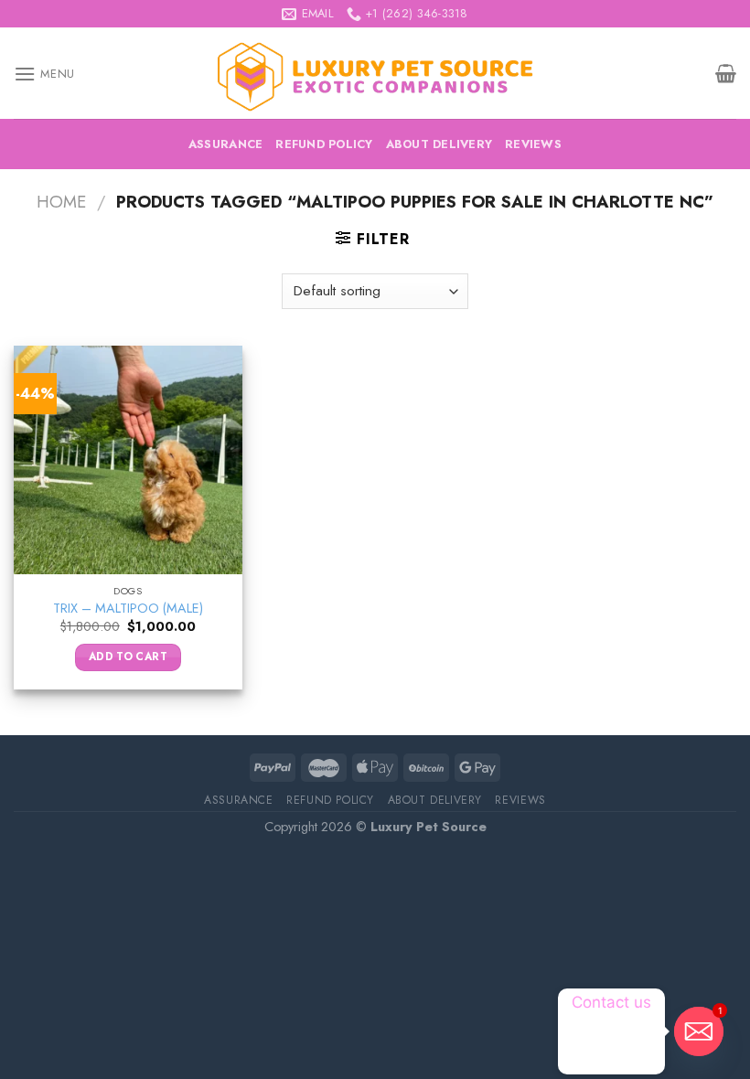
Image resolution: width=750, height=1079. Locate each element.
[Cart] (725, 73)
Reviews (533, 144)
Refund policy (323, 144)
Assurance (225, 144)
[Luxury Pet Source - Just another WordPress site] (375, 73)
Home (61, 201)
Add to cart (128, 656)
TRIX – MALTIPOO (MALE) (128, 608)
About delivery (439, 144)
